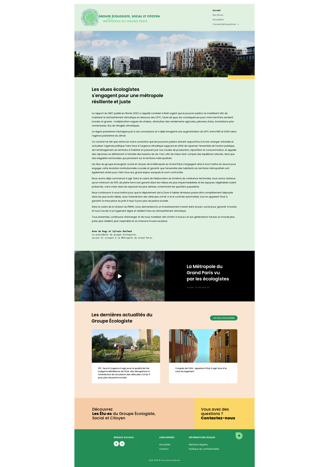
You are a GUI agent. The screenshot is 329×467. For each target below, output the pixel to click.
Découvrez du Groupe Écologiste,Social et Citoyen (124, 413)
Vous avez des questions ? (218, 413)
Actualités (218, 19)
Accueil (216, 10)
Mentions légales (198, 444)
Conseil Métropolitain (224, 24)
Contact (164, 449)
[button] (119, 276)
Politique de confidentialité (204, 449)
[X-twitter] (122, 443)
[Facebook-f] (116, 443)
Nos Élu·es (218, 15)
